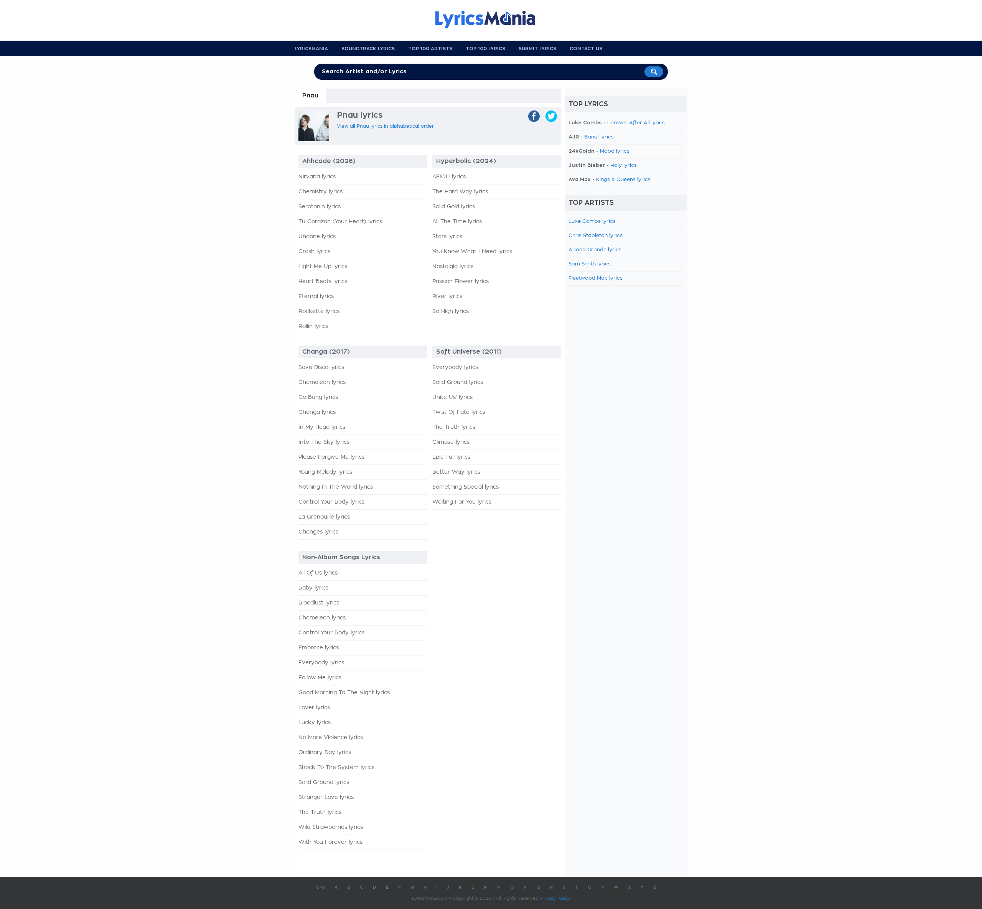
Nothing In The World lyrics (335, 487)
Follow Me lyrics (319, 677)
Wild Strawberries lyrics (330, 827)
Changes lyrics (318, 532)
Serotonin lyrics (319, 206)
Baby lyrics (313, 588)
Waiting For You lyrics (461, 502)
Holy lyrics (623, 165)
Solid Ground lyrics (457, 382)
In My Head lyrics (321, 427)
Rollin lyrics (313, 326)
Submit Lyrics (537, 48)
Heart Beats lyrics (322, 281)
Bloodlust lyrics (318, 603)
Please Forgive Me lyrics (331, 457)
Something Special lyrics (465, 487)
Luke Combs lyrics (592, 221)
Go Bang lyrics (318, 397)
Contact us (586, 48)
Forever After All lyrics (636, 122)
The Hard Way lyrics (460, 191)
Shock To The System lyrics (336, 767)
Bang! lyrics (599, 137)
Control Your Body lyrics (331, 502)
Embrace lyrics (318, 647)
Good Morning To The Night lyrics (344, 692)
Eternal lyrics (316, 296)
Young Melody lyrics (325, 472)
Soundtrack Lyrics (368, 48)
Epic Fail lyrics (451, 457)
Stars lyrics (447, 236)
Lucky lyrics (314, 722)
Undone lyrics (317, 236)
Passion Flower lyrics (460, 281)
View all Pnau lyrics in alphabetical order (385, 126)
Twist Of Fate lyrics (458, 412)
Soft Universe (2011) (469, 352)
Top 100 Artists (430, 48)
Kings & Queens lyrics (623, 179)
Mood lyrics (614, 151)
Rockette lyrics (318, 311)
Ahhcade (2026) (329, 161)
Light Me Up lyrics (322, 266)
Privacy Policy (555, 898)
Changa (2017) (326, 352)
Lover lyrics (314, 707)
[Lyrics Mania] (491, 19)
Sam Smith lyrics (589, 264)
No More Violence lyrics (330, 737)
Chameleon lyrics (322, 382)
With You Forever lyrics (330, 842)
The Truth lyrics (453, 427)
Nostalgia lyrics (452, 266)
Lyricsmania (311, 48)
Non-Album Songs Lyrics (341, 557)
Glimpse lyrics (451, 442)
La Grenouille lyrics (324, 517)
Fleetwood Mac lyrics (595, 278)
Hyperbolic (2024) (466, 161)
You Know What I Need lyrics (472, 251)
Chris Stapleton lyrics (595, 235)
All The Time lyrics (457, 221)
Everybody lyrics (455, 367)
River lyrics (447, 296)
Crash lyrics (314, 251)
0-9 (320, 887)
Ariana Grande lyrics (594, 249)
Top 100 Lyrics (485, 48)
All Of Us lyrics (318, 573)
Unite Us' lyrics (452, 397)
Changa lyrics (317, 412)
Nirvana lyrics (317, 176)
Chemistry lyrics (320, 191)
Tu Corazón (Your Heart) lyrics (340, 221)
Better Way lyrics (456, 472)
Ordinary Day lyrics (324, 752)
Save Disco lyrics (321, 367)
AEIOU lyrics (449, 176)
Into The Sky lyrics (323, 442)
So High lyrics (450, 311)
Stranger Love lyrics (326, 797)
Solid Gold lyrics (453, 206)
